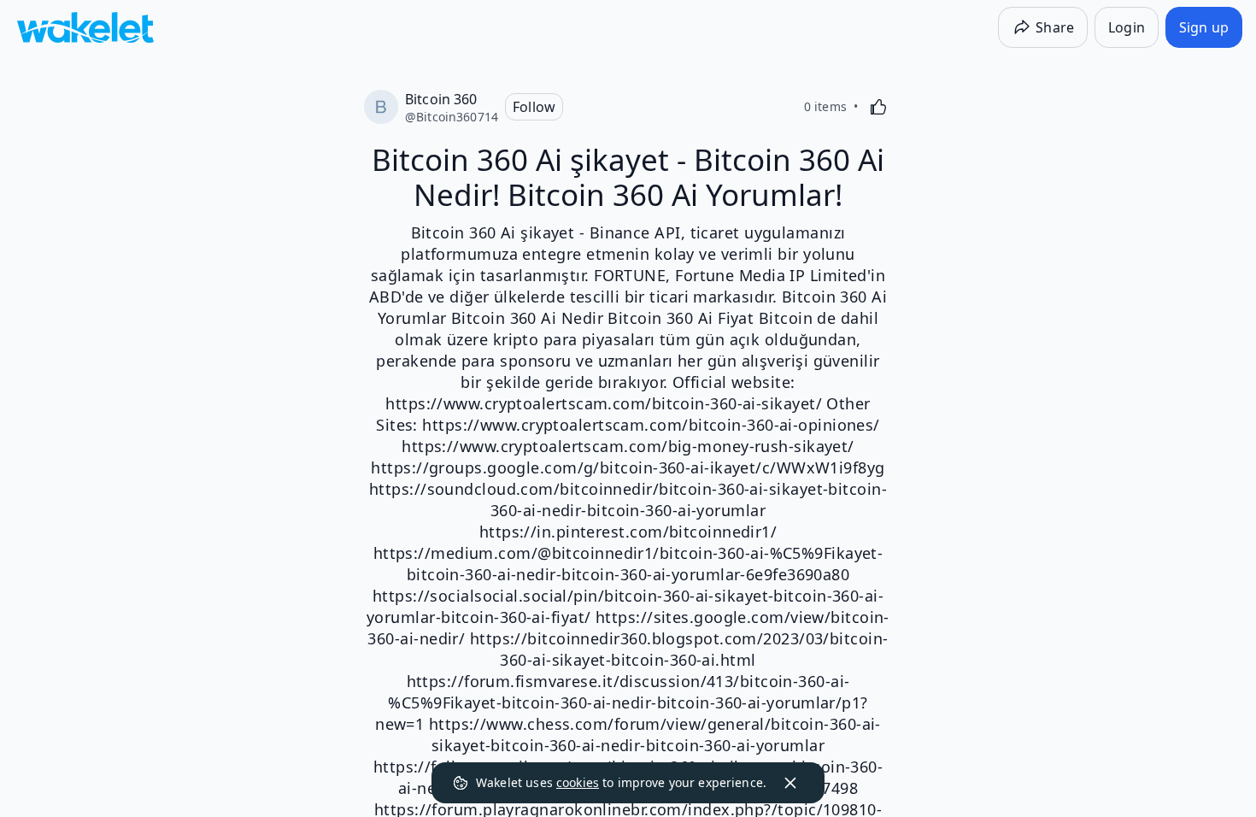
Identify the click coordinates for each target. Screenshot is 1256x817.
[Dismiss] (790, 782)
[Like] (878, 106)
